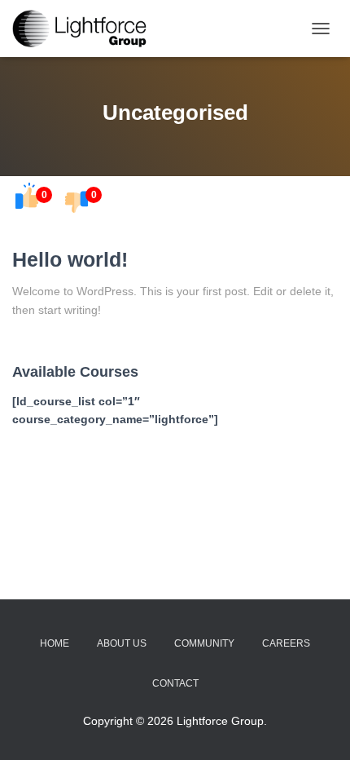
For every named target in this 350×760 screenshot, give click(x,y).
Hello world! (70, 259)
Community (204, 643)
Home (54, 643)
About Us (122, 643)
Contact (175, 683)
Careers (286, 643)
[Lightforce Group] (88, 28)
